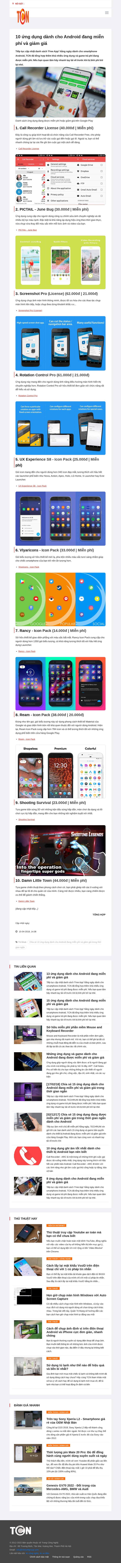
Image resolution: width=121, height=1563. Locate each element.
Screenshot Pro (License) (30, 310)
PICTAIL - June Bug (27, 230)
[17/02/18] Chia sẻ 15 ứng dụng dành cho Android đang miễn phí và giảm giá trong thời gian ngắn (75, 1088)
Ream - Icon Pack (26, 739)
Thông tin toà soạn (61, 1557)
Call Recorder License (28, 148)
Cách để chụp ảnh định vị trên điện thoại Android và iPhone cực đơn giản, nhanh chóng (75, 1332)
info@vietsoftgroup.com (28, 1550)
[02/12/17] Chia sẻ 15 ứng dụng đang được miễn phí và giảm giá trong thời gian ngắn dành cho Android (76, 1118)
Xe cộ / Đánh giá (56, 1479)
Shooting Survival (26, 819)
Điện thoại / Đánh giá (58, 1412)
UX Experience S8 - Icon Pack (32, 486)
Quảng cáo (78, 1557)
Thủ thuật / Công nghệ (59, 1259)
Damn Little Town (26, 901)
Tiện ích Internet (56, 1225)
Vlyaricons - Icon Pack (28, 567)
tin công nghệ (32, 1553)
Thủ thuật (53, 1288)
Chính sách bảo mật (39, 1557)
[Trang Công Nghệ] (20, 1530)
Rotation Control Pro (27, 395)
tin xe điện (44, 1553)
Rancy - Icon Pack (26, 651)
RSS (89, 1557)
